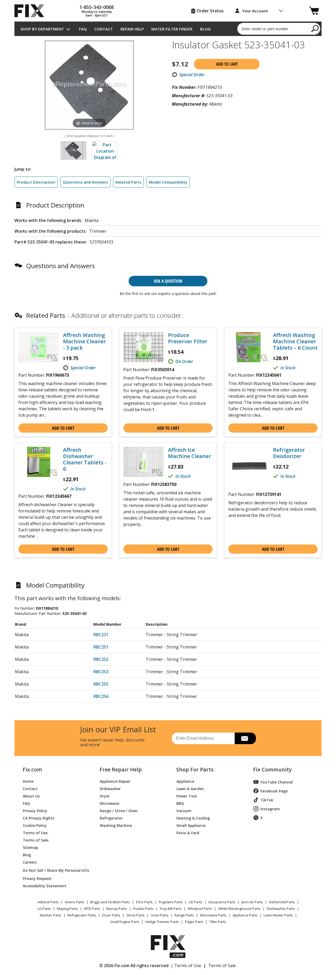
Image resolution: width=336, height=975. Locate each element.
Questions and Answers (85, 182)
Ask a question (168, 281)
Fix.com (32, 769)
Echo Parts (144, 902)
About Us (31, 795)
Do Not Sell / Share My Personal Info (54, 870)
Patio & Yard (187, 832)
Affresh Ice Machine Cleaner (189, 453)
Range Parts (184, 915)
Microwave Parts (213, 915)
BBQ (180, 803)
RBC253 (100, 672)
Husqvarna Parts (221, 902)
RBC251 (100, 647)
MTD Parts (92, 908)
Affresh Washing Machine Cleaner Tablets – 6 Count (295, 341)
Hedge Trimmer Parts (162, 921)
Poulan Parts (143, 908)
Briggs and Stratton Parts (110, 902)
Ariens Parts (74, 902)
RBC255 (100, 684)
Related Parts (128, 182)
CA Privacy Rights (38, 817)
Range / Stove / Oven (119, 810)
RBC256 (100, 696)
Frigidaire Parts (171, 902)
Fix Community (272, 769)
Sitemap (30, 847)
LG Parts (44, 908)
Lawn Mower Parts (278, 915)
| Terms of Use (186, 965)
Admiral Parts (48, 902)
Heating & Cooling (193, 817)
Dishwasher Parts (281, 908)
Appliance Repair (115, 781)
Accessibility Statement (44, 885)
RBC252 (100, 659)
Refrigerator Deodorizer (289, 453)
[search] (315, 28)
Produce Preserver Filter (187, 338)
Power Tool (186, 795)
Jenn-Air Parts (252, 902)
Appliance (185, 781)
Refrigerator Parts (81, 915)
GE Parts (195, 902)
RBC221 (100, 634)
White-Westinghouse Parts (239, 908)
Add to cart (227, 64)
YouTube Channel (276, 782)
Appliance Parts (245, 915)
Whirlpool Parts (200, 908)
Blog (205, 29)
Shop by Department (42, 29)
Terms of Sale (36, 839)
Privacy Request (37, 878)
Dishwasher (110, 788)
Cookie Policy (35, 825)
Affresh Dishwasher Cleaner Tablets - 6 (85, 459)
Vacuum (183, 810)
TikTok (266, 799)
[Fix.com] (31, 10)
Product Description (36, 182)
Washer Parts (50, 915)
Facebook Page (274, 791)
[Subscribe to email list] (245, 738)
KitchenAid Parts (282, 902)
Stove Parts (135, 915)
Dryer (105, 795)
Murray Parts (116, 908)
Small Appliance (191, 825)
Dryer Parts (111, 915)
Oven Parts (160, 915)
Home (28, 781)
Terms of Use (35, 832)
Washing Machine (116, 825)
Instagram (270, 808)
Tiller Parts (217, 921)
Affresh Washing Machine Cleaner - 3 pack (84, 341)
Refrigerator (111, 817)
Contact (103, 29)
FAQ (83, 29)
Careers (30, 861)
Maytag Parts (67, 908)
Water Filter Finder (171, 29)
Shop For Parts (195, 769)
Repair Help (132, 29)
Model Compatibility (168, 182)
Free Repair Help (120, 769)
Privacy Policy (35, 810)
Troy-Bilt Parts (171, 908)
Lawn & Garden (190, 788)
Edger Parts (194, 921)
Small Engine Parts (124, 921)
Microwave (109, 803)
